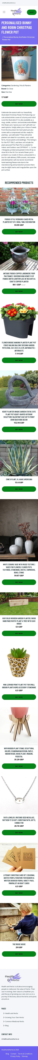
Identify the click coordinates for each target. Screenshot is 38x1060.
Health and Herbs (11, 1013)
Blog (7, 1025)
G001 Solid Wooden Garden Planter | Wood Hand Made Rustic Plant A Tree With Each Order (19, 621)
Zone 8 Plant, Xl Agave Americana (19, 479)
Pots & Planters (25, 85)
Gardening (15, 85)
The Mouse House (19, 944)
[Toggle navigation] (4, 12)
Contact (13, 1054)
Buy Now (19, 104)
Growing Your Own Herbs (14, 1017)
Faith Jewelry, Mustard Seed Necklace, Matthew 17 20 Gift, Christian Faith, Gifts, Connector (19, 820)
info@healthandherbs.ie (8, 3)
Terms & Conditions (25, 1054)
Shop (32, 12)
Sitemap (25, 1056)
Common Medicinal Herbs (14, 1021)
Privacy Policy (15, 1056)
